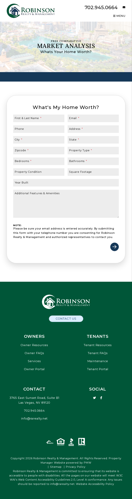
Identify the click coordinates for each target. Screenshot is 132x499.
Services (34, 361)
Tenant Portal (97, 369)
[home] (31, 10)
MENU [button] (120, 15)
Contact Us (66, 318)
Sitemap (56, 466)
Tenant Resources (98, 345)
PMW (87, 462)
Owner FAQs (34, 353)
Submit (114, 247)
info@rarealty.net (34, 418)
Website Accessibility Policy (95, 484)
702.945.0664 (101, 7)
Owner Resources (34, 345)
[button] (121, 7)
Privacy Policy (75, 466)
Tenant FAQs (98, 353)
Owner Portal (34, 369)
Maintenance (97, 361)
